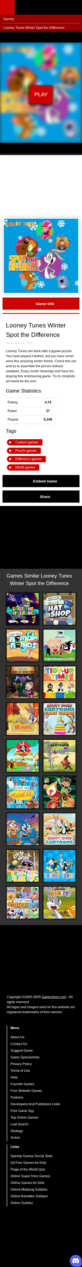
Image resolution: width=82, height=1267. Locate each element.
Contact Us (19, 1044)
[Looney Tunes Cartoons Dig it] (59, 902)
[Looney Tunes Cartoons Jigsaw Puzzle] (59, 756)
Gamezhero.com (54, 997)
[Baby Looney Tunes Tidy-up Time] (59, 682)
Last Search (19, 1124)
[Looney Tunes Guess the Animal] (59, 866)
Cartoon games (26, 442)
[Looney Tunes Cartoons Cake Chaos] (59, 719)
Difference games (28, 459)
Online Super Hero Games (30, 1176)
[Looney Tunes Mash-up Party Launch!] (23, 829)
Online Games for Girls (27, 1183)
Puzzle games (26, 450)
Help (14, 1077)
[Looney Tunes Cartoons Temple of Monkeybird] (23, 682)
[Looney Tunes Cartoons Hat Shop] (59, 609)
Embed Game (45, 481)
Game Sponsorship (25, 1057)
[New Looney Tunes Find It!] (23, 792)
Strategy (17, 1131)
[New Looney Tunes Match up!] (23, 902)
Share (45, 496)
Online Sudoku (22, 1203)
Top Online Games (24, 1117)
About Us (17, 1037)
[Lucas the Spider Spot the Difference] (23, 866)
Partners (17, 1097)
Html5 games (25, 467)
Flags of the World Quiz (28, 1169)
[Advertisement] (41, 186)
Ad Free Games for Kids (28, 1162)
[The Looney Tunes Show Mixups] (23, 719)
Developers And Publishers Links (35, 1104)
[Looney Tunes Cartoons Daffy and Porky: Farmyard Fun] (59, 645)
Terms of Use (20, 1070)
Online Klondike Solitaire (29, 1196)
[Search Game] (75, 8)
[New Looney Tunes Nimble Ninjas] (23, 645)
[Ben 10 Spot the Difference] (59, 792)
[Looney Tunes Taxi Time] (23, 756)
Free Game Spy (22, 1111)
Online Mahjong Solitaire (29, 1189)
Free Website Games (26, 1090)
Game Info (45, 304)
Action (15, 1137)
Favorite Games (22, 1084)
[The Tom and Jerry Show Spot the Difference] (23, 609)
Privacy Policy (21, 1064)
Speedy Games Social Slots (31, 1156)
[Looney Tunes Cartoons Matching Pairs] (59, 829)
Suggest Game (22, 1050)
